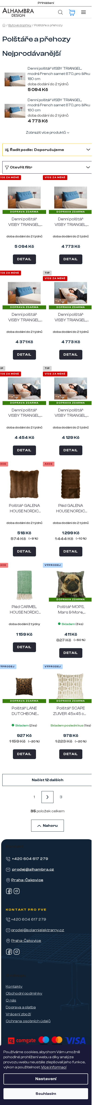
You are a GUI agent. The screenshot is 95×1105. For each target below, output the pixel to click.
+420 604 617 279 (30, 859)
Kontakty (14, 986)
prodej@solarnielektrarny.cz (37, 930)
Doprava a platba (21, 1007)
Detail (24, 259)
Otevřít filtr (21, 167)
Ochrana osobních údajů (28, 1021)
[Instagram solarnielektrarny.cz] (16, 953)
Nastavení (45, 1079)
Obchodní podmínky (24, 993)
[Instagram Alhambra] (16, 893)
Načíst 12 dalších (47, 780)
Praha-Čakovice (27, 880)
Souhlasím (46, 1094)
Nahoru (50, 826)
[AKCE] (24, 484)
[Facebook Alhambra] (9, 893)
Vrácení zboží (18, 1014)
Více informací (53, 1067)
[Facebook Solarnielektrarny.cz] (9, 953)
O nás (11, 1000)
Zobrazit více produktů (46, 132)
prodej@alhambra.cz (33, 869)
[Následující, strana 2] (47, 797)
